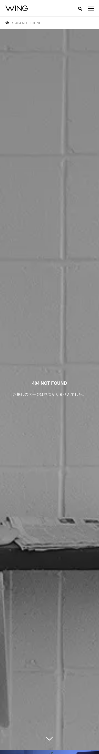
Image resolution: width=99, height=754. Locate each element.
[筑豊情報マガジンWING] (17, 8)
